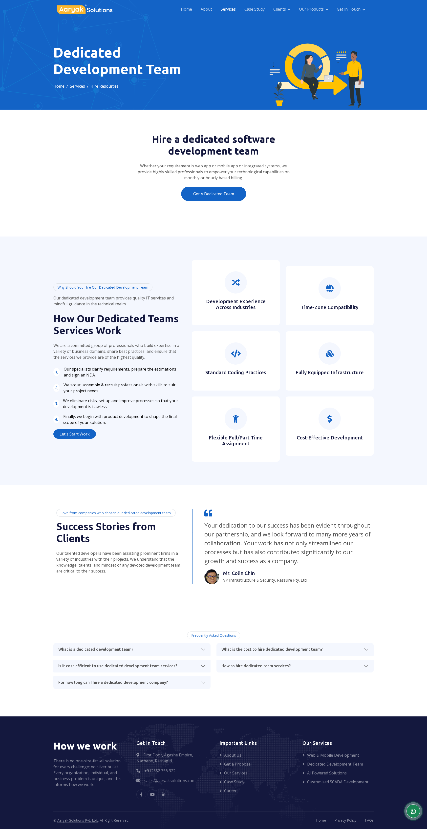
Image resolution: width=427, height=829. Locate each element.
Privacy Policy (345, 820)
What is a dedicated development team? (95, 649)
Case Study (254, 9)
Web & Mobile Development (333, 755)
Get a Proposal (238, 764)
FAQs (369, 820)
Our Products (311, 9)
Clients (279, 9)
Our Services (235, 773)
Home (186, 9)
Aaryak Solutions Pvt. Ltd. (77, 820)
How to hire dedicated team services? (256, 666)
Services (228, 9)
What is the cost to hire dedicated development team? (271, 649)
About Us (232, 755)
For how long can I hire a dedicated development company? (113, 682)
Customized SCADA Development (337, 782)
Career (230, 790)
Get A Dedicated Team (213, 194)
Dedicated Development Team (335, 764)
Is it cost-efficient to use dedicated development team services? (117, 666)
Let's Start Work (75, 434)
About (206, 9)
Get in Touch (349, 9)
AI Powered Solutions (327, 773)
